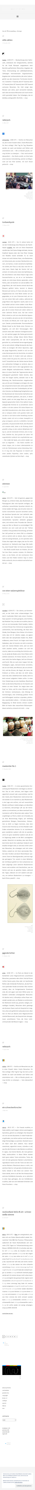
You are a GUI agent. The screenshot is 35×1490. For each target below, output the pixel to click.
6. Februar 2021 (5, 593)
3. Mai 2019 (5, 1110)
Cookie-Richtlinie (18, 1482)
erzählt (9, 247)
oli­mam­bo (5, 140)
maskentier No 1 (9, 766)
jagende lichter (8, 953)
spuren (4, 1403)
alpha (4, 1066)
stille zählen (7, 40)
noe (3, 1408)
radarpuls (6, 120)
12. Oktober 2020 (6, 956)
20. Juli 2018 (5, 1217)
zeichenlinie (5, 1390)
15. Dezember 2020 (6, 769)
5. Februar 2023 (5, 225)
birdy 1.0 (4, 1398)
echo (3, 973)
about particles (6, 1388)
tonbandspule (8, 222)
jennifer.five (5, 1393)
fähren (4, 1406)
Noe (16, 1234)
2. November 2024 (6, 43)
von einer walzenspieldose (13, 590)
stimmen (6, 483)
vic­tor (4, 498)
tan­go (4, 60)
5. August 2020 (5, 1049)
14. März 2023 (5, 123)
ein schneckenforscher (12, 1107)
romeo (4, 242)
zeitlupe (4, 1400)
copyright (5, 1395)
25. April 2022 (5, 486)
